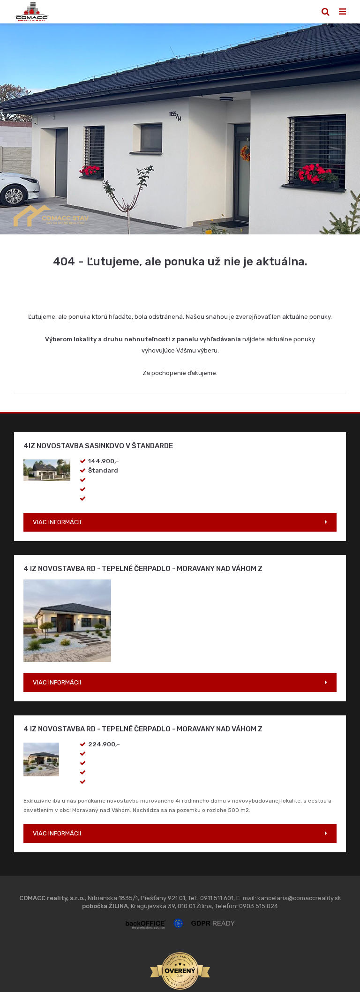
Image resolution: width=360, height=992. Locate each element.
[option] (180, 128)
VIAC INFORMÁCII (57, 522)
